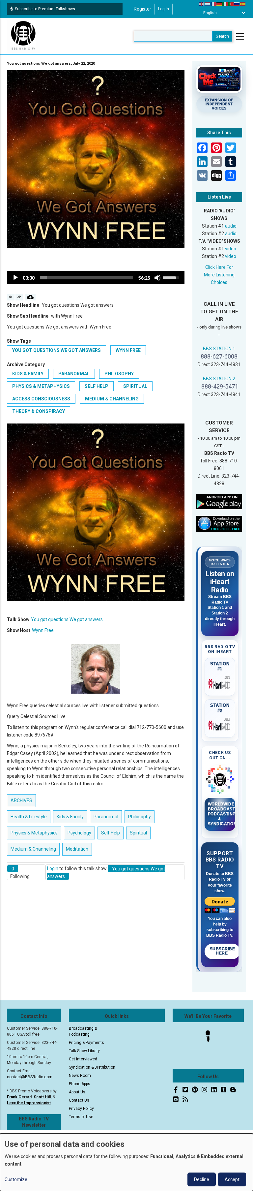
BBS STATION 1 (219, 348)
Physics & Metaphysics (41, 386)
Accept (232, 1179)
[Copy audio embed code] (10, 297)
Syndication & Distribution (92, 1067)
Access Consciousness (41, 398)
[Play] (15, 277)
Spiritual (135, 386)
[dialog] (126, 1162)
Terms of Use (81, 1116)
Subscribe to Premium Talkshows (45, 9)
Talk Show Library (84, 1051)
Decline (201, 1179)
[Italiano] (225, 3)
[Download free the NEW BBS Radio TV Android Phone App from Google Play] (219, 501)
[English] (202, 3)
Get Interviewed (83, 1059)
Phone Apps (79, 1083)
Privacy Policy (81, 1108)
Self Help (96, 386)
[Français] (213, 3)
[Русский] (237, 3)
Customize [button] (16, 1179)
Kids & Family (27, 373)
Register (142, 9)
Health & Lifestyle (29, 816)
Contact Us (79, 1100)
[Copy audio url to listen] (19, 297)
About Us (77, 1092)
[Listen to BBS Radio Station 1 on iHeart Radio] (220, 683)
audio (231, 226)
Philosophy (119, 373)
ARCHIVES (21, 800)
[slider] (86, 277)
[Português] (231, 3)
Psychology (79, 832)
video (230, 248)
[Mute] (157, 277)
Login (52, 868)
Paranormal (74, 373)
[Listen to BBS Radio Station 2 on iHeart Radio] (220, 725)
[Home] (23, 36)
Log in (163, 9)
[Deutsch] (219, 3)
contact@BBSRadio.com (29, 1077)
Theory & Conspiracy (38, 411)
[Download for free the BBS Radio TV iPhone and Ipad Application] (219, 523)
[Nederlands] (208, 3)
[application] (95, 277)
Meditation (77, 849)
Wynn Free (128, 350)
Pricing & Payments (86, 1042)
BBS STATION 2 (219, 378)
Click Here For (219, 267)
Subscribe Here (222, 951)
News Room (80, 1075)
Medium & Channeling (112, 398)
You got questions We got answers (56, 350)
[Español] (243, 3)
